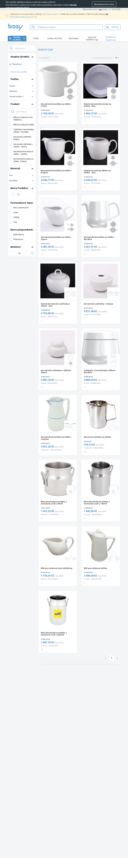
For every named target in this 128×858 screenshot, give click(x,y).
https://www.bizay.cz (50, 14)
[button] (21, 85)
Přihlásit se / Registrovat (111, 38)
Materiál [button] (15, 168)
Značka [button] (14, 79)
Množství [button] (15, 246)
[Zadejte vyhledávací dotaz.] (11, 48)
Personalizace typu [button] (21, 202)
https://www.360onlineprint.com (23, 17)
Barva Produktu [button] (19, 188)
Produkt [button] (15, 104)
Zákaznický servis (90, 9)
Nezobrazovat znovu (104, 4)
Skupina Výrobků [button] (19, 56)
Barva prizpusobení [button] (21, 229)
